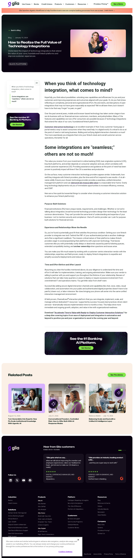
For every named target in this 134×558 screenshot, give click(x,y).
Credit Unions (46, 4)
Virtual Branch (13, 519)
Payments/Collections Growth (18, 528)
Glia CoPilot (41, 506)
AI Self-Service (42, 531)
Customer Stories (73, 528)
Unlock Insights (43, 525)
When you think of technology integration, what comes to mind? (23, 89)
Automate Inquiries (44, 516)
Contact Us (101, 533)
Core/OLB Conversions (15, 533)
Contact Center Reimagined (17, 513)
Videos (100, 506)
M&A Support (12, 536)
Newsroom (101, 512)
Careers (100, 528)
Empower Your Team (45, 522)
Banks (36, 4)
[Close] (78, 540)
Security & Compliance (75, 503)
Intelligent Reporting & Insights (78, 500)
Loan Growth (12, 522)
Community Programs (75, 522)
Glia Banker (42, 503)
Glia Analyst (42, 509)
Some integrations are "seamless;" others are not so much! (23, 99)
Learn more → (109, 10)
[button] (27, 4)
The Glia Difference (74, 506)
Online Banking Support (16, 516)
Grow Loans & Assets (45, 519)
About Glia (101, 525)
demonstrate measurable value (84, 183)
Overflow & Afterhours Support (18, 530)
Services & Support (74, 519)
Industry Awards (103, 509)
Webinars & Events (104, 503)
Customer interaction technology (59, 127)
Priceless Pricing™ (104, 530)
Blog (99, 500)
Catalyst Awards (73, 525)
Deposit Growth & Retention (17, 525)
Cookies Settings (65, 552)
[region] (42, 546)
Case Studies (102, 515)
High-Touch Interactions (46, 534)
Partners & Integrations (75, 509)
